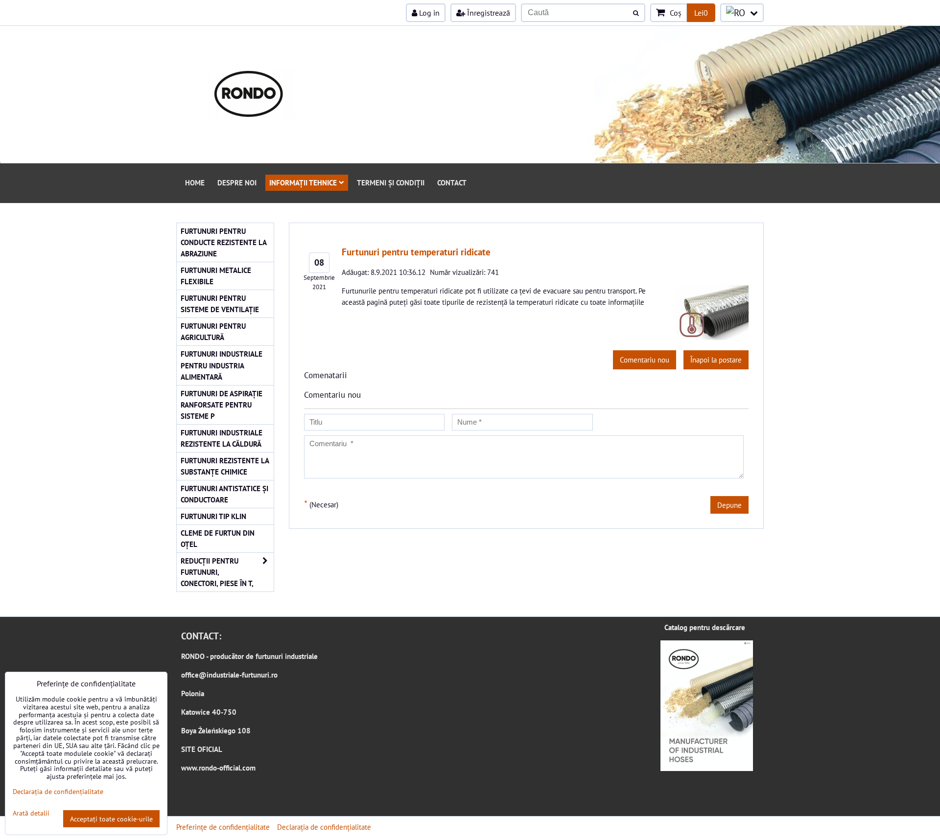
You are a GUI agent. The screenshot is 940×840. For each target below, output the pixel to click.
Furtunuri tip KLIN (213, 516)
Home (195, 182)
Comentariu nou (644, 359)
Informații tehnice (303, 182)
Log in (428, 13)
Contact (452, 182)
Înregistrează (487, 13)
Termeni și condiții (390, 182)
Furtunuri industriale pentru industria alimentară (221, 365)
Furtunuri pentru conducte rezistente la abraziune (224, 242)
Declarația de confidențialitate (324, 827)
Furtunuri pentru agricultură (213, 331)
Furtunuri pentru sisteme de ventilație (220, 303)
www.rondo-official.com (218, 767)
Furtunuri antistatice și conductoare (224, 493)
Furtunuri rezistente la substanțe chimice (225, 466)
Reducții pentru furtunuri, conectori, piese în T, (217, 572)
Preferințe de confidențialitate (223, 827)
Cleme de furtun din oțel (218, 538)
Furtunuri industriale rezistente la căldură (221, 438)
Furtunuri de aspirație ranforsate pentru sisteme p (221, 404)
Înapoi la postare (716, 359)
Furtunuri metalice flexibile (216, 275)
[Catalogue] (706, 768)
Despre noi (237, 182)
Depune (729, 505)
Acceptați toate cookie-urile (111, 818)
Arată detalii (31, 813)
